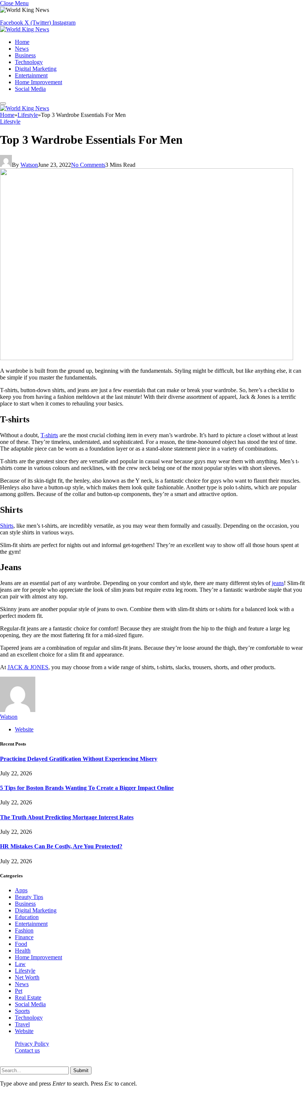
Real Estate (28, 997)
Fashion (24, 930)
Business (25, 55)
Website (24, 1031)
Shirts (6, 525)
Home (22, 42)
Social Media (30, 89)
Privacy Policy (32, 1043)
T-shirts (49, 435)
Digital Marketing (36, 69)
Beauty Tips (29, 897)
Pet (18, 991)
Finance (24, 937)
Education (27, 917)
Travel (22, 1024)
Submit (81, 1070)
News (22, 48)
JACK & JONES (27, 667)
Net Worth (27, 977)
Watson (29, 165)
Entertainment (31, 75)
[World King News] (24, 29)
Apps (21, 890)
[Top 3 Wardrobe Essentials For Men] (146, 358)
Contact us (27, 1050)
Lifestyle (10, 121)
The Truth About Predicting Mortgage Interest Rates (67, 817)
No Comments (88, 165)
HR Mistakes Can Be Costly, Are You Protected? (61, 846)
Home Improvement (38, 82)
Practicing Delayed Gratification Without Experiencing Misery (78, 759)
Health (22, 950)
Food (21, 944)
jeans (278, 583)
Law (20, 964)
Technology (29, 62)
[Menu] (3, 103)
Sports (22, 1011)
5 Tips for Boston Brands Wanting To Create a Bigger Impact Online (87, 788)
